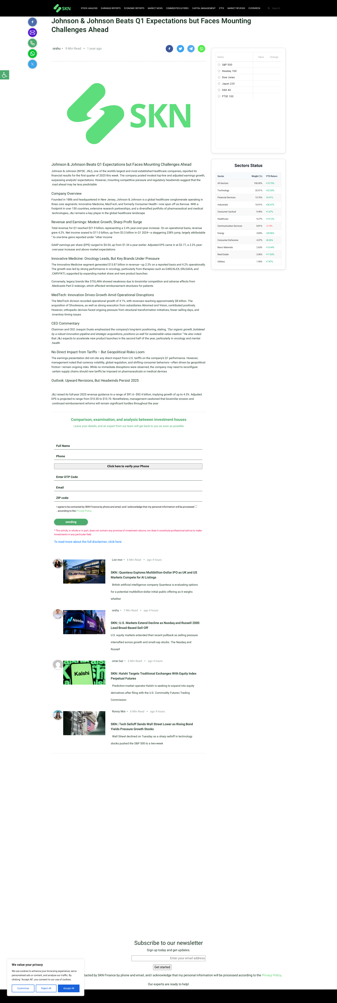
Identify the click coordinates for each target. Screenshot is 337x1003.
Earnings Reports (111, 8)
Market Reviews (236, 8)
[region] (45, 977)
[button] (4, 74)
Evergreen (254, 8)
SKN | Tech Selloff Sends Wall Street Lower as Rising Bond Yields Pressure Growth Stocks (152, 727)
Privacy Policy (271, 975)
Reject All (46, 988)
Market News (155, 8)
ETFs (221, 8)
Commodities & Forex (177, 8)
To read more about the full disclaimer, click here (88, 541)
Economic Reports (134, 8)
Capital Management (204, 8)
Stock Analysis (89, 8)
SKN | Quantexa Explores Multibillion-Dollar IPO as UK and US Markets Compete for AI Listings (154, 575)
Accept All (68, 988)
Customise (23, 988)
